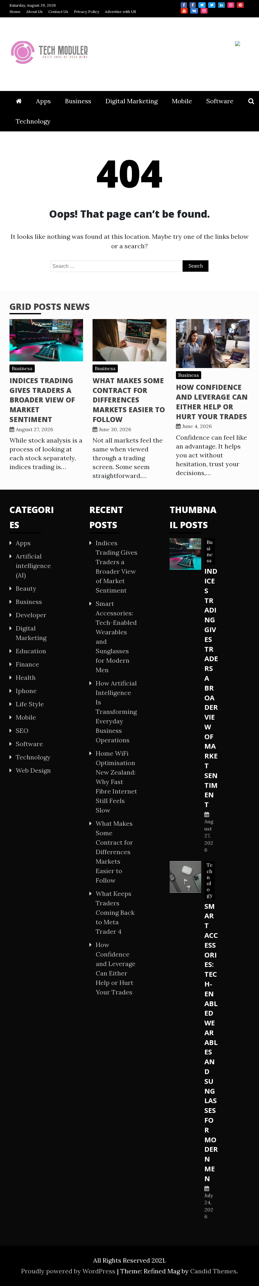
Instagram (230, 5)
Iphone (26, 691)
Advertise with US (120, 11)
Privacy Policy (86, 11)
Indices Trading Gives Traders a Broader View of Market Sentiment (42, 400)
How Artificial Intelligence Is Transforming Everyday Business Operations (116, 711)
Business (78, 101)
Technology (33, 121)
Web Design (33, 770)
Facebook (184, 5)
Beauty (26, 588)
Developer (31, 615)
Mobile (182, 101)
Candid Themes (213, 1271)
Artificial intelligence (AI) (33, 565)
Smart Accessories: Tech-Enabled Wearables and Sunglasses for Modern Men (211, 1042)
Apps (43, 101)
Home (15, 11)
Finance (27, 664)
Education (31, 651)
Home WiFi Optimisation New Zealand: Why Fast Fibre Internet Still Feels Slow (116, 781)
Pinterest (240, 5)
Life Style (30, 704)
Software (219, 101)
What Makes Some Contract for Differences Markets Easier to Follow (129, 400)
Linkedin (221, 5)
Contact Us (58, 11)
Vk (194, 11)
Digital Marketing (131, 101)
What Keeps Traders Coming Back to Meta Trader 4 (115, 912)
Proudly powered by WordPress (69, 1271)
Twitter (202, 5)
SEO (22, 730)
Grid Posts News (49, 306)
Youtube (184, 11)
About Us (34, 11)
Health (26, 677)
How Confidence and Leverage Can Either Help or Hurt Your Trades (212, 401)
